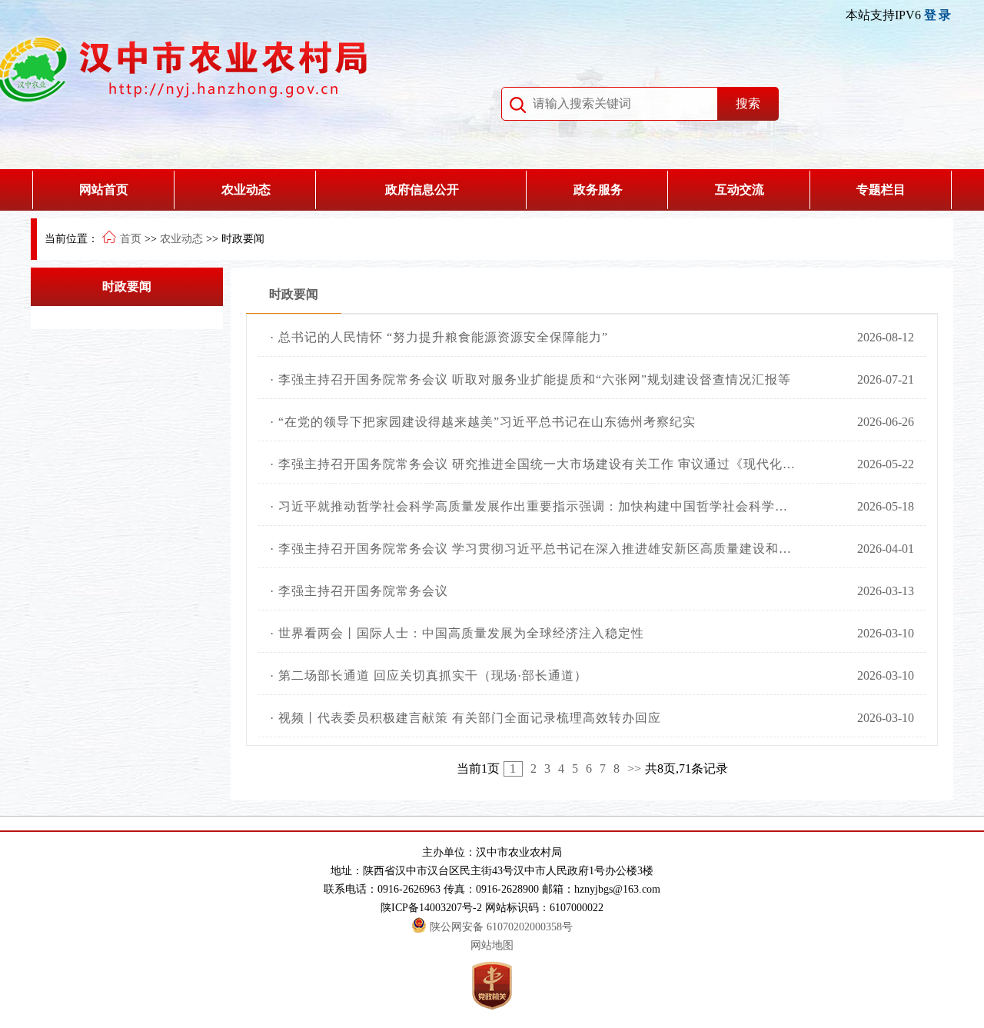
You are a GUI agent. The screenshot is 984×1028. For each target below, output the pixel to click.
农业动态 (246, 189)
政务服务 (598, 189)
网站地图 (492, 945)
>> (634, 768)
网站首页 (103, 189)
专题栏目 (881, 189)
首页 (130, 239)
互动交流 (739, 189)
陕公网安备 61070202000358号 (501, 927)
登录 (938, 15)
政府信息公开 (422, 189)
